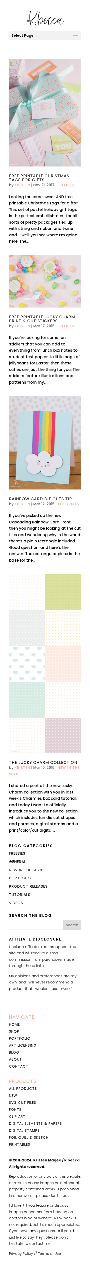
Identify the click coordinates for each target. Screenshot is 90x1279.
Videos (16, 902)
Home (14, 1024)
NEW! (13, 1095)
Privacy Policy (21, 1253)
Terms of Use (49, 1253)
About (15, 1059)
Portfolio (20, 878)
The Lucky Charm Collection (43, 762)
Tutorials (68, 503)
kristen (22, 184)
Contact (18, 1066)
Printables (19, 1144)
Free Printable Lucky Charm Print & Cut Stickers (42, 319)
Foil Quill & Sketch (28, 1137)
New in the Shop (26, 869)
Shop (14, 1031)
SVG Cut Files (22, 1102)
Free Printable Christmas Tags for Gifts (39, 178)
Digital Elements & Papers (35, 1123)
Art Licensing (22, 1045)
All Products (23, 1088)
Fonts (15, 1109)
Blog (14, 1052)
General (17, 861)
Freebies (66, 184)
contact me (39, 1243)
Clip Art (17, 1116)
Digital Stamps (24, 1130)
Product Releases (28, 886)
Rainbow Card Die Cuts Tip (40, 499)
